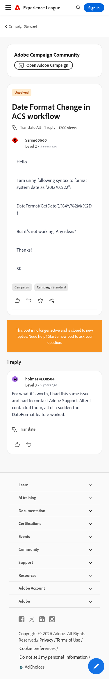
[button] (30, 128)
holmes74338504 (39, 378)
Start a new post (61, 336)
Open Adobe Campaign (47, 65)
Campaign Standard (23, 26)
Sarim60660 (36, 140)
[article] (54, 412)
